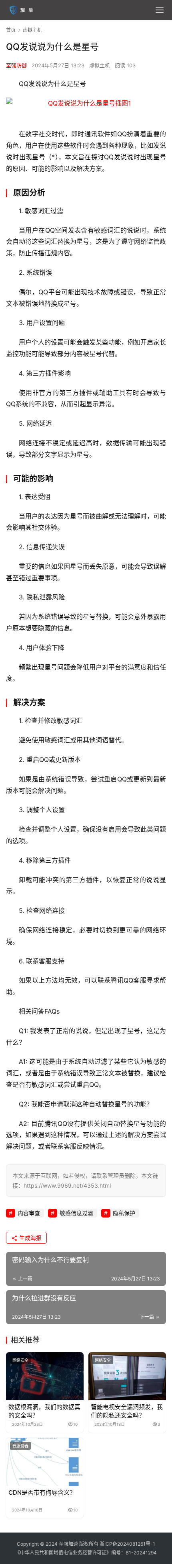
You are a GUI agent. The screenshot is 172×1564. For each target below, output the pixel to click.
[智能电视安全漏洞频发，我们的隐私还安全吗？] (127, 1376)
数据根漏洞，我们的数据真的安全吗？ (44, 1411)
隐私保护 (124, 1213)
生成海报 (30, 1237)
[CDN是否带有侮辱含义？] (45, 1462)
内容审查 (29, 1213)
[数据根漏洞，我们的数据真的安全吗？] (45, 1376)
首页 (11, 30)
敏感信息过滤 (76, 1213)
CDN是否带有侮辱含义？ (42, 1492)
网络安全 (20, 1360)
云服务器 (20, 1445)
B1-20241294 (141, 1553)
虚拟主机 (99, 65)
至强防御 (16, 65)
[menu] (159, 10)
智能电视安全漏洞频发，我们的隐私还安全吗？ (127, 1411)
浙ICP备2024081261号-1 (127, 1544)
